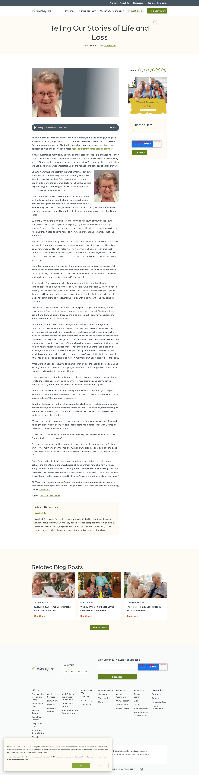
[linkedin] (146, 70)
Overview (84, 696)
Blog (136, 700)
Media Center (122, 708)
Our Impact (85, 704)
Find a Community (157, 10)
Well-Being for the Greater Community (68, 697)
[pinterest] (158, 70)
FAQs (136, 704)
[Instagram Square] (79, 671)
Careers (155, 698)
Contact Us (157, 694)
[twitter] (152, 70)
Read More (40, 616)
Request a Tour (135, 10)
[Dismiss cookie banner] (107, 742)
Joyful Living (86, 700)
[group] (75, 127)
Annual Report (141, 708)
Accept (81, 765)
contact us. (44, 489)
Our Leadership (123, 700)
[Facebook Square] (65, 671)
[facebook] (140, 70)
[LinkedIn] (85, 671)
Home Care (52, 700)
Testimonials (122, 704)
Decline (99, 765)
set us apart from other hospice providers (93, 148)
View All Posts (99, 627)
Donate (101, 702)
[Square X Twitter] (72, 671)
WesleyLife (110, 45)
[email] (163, 70)
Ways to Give (104, 698)
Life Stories (54, 495)
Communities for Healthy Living (38, 697)
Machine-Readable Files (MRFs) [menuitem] (120, 769)
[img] (111, 127)
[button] (35, 127)
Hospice (44, 495)
